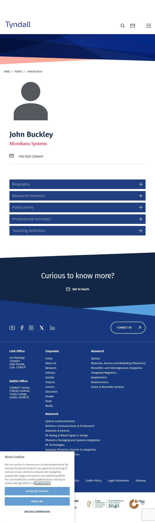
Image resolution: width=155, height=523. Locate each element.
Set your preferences (37, 511)
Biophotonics (99, 377)
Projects (50, 382)
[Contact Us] (132, 25)
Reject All (37, 501)
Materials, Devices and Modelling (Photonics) (118, 363)
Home (7, 71)
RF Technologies (55, 445)
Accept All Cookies (37, 491)
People (18, 71)
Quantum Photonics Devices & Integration (70, 449)
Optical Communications (60, 421)
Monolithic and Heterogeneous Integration (116, 368)
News (48, 401)
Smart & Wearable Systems (107, 387)
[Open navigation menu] (148, 26)
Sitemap (141, 480)
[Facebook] (22, 328)
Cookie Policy (93, 480)
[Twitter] (42, 328)
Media (49, 406)
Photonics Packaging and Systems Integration (72, 440)
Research (51, 368)
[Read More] (105, 504)
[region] (37, 487)
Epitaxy (95, 358)
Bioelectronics (99, 382)
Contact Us (124, 327)
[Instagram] (31, 328)
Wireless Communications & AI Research (69, 426)
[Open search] (122, 25)
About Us (50, 363)
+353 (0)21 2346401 (30, 156)
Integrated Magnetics (104, 372)
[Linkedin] (52, 328)
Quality (49, 377)
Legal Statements (118, 480)
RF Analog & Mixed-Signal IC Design (66, 435)
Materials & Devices (57, 430)
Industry (50, 372)
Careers (50, 387)
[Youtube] (12, 328)
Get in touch (80, 289)
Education (51, 391)
